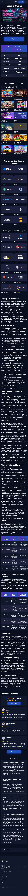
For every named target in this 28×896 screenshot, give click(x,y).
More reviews (14, 751)
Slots (23, 87)
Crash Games (15, 87)
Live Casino (9, 87)
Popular (3, 87)
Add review (14, 703)
